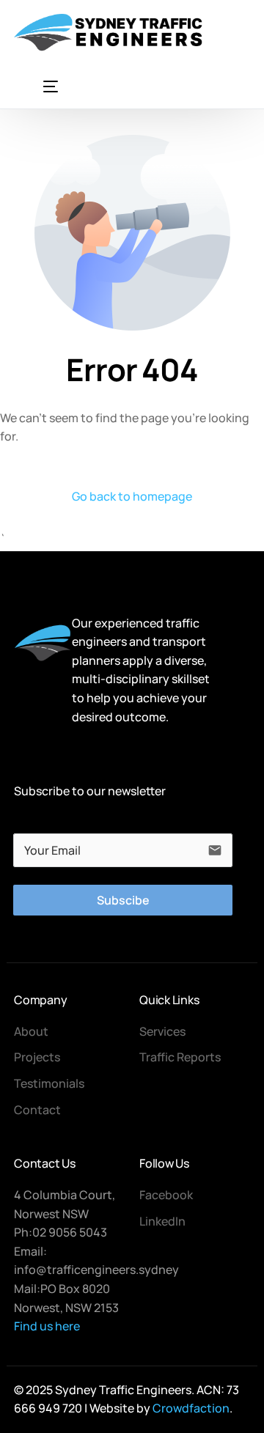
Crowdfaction (191, 1408)
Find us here (47, 1326)
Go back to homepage (132, 496)
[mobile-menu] (36, 86)
